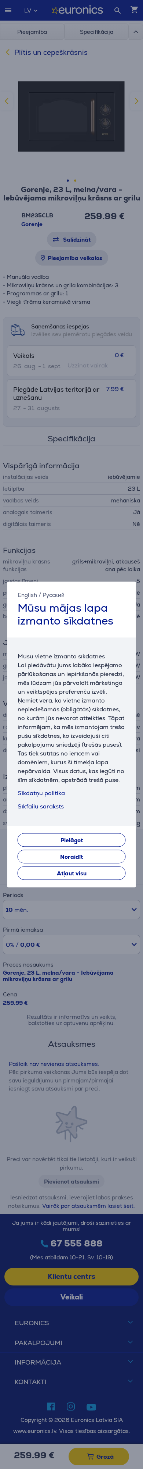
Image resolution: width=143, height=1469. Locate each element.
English (27, 594)
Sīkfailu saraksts (41, 807)
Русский (54, 594)
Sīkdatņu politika (41, 793)
